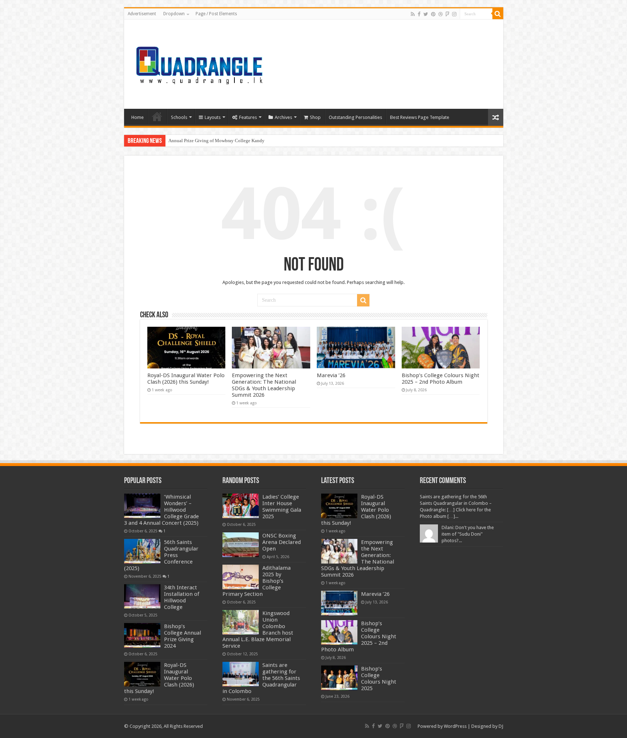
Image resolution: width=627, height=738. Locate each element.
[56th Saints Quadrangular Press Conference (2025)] (142, 551)
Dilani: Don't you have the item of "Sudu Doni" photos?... (468, 534)
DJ (501, 726)
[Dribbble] (440, 14)
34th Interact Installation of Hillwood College (181, 597)
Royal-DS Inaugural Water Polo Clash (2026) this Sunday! (186, 378)
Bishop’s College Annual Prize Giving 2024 (182, 636)
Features (248, 117)
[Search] (497, 13)
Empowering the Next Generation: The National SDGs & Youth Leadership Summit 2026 (264, 385)
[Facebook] (419, 14)
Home (137, 117)
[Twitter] (426, 14)
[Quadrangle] (200, 62)
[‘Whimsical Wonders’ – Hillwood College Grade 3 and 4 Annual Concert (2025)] (142, 506)
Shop (315, 117)
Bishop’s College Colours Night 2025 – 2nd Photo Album (440, 378)
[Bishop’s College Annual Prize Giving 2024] (142, 635)
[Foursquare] (447, 14)
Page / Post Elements (216, 13)
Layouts (213, 117)
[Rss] (412, 14)
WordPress (455, 726)
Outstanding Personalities (355, 117)
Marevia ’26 (331, 375)
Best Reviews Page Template (419, 117)
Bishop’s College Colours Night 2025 (378, 678)
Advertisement (142, 13)
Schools (179, 117)
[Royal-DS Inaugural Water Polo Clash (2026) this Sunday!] (142, 674)
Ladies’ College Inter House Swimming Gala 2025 (281, 507)
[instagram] (454, 14)
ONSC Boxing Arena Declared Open (281, 542)
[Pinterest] (433, 14)
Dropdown (174, 13)
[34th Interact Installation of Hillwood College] (142, 596)
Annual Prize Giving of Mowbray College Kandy (216, 140)
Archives (283, 117)
